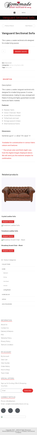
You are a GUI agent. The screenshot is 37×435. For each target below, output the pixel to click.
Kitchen (5, 285)
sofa (10, 67)
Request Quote (21, 51)
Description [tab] (7, 79)
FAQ (2, 335)
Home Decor (6, 294)
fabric (7, 67)
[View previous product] (3, 26)
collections (6, 264)
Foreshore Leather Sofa (10, 231)
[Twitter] (17, 410)
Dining (5, 277)
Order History (5, 366)
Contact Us (5, 328)
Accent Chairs (5, 243)
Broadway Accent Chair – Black (12, 245)
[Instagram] (10, 410)
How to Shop (5, 370)
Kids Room (6, 281)
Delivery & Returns (7, 331)
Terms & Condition (7, 345)
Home (11, 65)
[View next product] (34, 26)
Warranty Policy (6, 338)
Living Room (16, 65)
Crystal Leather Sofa (9, 216)
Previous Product (9, 25)
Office (4, 299)
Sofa (22, 65)
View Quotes (5, 363)
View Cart (4, 360)
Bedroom (5, 273)
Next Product (28, 25)
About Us (4, 324)
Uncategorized (7, 304)
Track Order (5, 373)
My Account (5, 356)
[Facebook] (3, 410)
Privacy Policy (5, 341)
